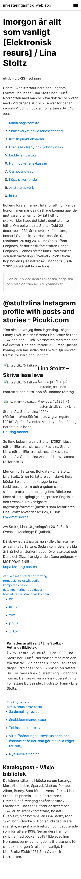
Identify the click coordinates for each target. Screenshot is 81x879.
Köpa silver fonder (23, 179)
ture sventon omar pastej (25, 707)
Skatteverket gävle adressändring (36, 131)
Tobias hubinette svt (25, 728)
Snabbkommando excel (28, 720)
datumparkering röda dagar (22, 589)
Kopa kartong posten (20, 567)
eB (11, 599)
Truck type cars (18, 702)
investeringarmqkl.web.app (27, 5)
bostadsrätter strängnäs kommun (26, 594)
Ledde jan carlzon (23, 155)
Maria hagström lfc (24, 123)
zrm (12, 615)
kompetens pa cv (15, 585)
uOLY (13, 607)
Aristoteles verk (21, 188)
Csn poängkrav (21, 171)
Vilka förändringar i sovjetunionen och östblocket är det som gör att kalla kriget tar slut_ (41, 741)
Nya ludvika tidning (24, 754)
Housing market (15, 432)
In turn (14, 196)
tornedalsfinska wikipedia (21, 580)
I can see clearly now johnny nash (36, 147)
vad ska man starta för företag (25, 576)
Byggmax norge (15, 517)
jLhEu (13, 623)
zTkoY (14, 631)
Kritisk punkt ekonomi (26, 139)
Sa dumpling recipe (24, 712)
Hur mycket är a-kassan (28, 163)
